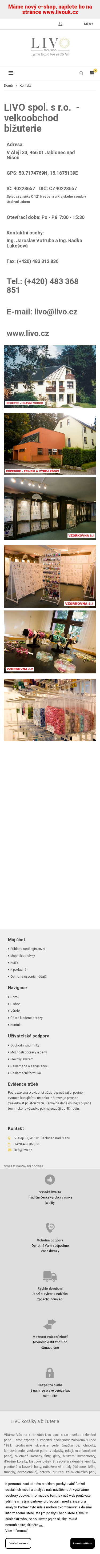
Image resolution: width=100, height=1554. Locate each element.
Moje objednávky (22, 956)
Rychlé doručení (50, 1289)
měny (88, 24)
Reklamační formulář (25, 1073)
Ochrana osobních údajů (28, 976)
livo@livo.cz (55, 311)
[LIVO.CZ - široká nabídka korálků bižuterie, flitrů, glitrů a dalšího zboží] (50, 47)
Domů (8, 85)
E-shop (15, 1004)
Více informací (16, 1531)
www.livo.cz (28, 333)
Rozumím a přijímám (82, 1543)
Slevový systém (22, 1059)
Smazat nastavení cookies (23, 1166)
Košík (14, 963)
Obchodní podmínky (24, 1045)
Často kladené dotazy (26, 1018)
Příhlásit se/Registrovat (27, 949)
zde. (41, 1525)
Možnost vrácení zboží (50, 1337)
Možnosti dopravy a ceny (28, 1052)
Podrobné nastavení (18, 1543)
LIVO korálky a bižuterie (35, 1421)
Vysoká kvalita (50, 1192)
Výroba (15, 1011)
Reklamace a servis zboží (29, 1066)
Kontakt (16, 1025)
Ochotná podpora (50, 1240)
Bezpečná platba (50, 1385)
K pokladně (18, 970)
